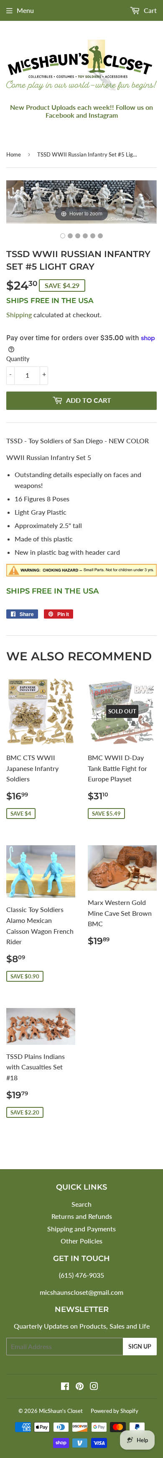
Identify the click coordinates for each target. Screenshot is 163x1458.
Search (81, 1204)
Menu (25, 10)
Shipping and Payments (81, 1229)
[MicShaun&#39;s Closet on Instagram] (94, 1387)
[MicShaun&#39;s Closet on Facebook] (65, 1387)
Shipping (19, 314)
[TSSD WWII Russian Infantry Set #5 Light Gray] (62, 235)
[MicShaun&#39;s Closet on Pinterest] (79, 1387)
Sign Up (139, 1346)
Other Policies (81, 1241)
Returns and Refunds (81, 1216)
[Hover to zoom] (81, 201)
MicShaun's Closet (61, 1410)
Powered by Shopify (114, 1410)
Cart (149, 10)
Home (13, 154)
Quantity (17, 358)
